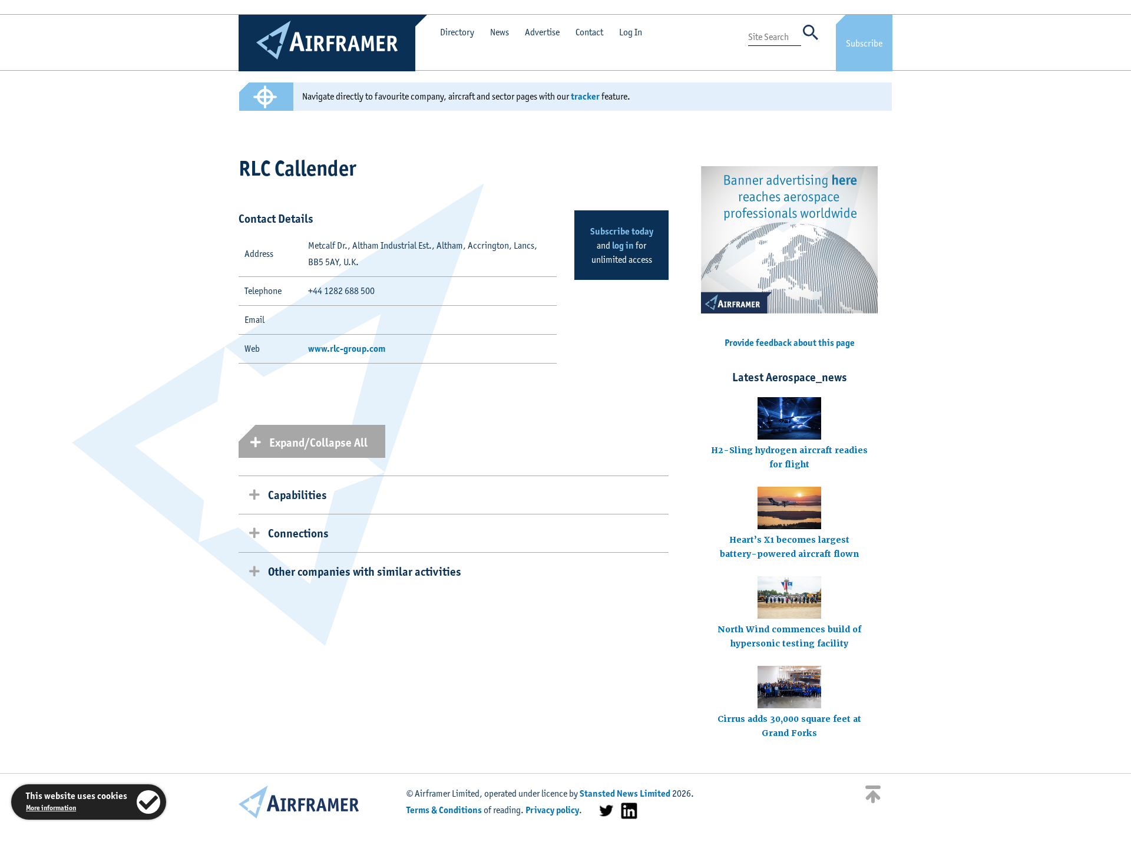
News (499, 32)
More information (51, 807)
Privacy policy (552, 810)
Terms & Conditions (444, 810)
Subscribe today (621, 231)
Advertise (542, 32)
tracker (585, 96)
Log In (630, 32)
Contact (589, 32)
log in (623, 245)
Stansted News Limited (625, 793)
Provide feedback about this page (790, 342)
